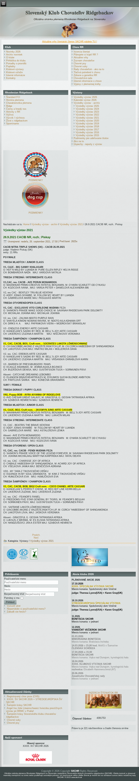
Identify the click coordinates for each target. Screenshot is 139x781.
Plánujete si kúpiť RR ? (86, 54)
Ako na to (79, 141)
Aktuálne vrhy (81, 57)
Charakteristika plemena (18, 103)
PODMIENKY (36, 180)
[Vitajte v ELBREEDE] (90, 549)
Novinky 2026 (13, 51)
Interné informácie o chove (88, 81)
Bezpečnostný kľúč (14, 594)
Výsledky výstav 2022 (87, 114)
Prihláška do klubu (16, 60)
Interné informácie (15, 75)
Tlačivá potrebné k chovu (87, 72)
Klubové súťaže (14, 72)
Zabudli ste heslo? (16, 611)
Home (26, 224)
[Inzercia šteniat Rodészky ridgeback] (103, 707)
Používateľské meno (15, 578)
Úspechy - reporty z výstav (88, 144)
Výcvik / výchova (15, 117)
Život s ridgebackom (17, 120)
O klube (10, 57)
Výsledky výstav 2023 (87, 111)
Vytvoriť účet (13, 606)
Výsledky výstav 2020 (87, 120)
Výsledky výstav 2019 (87, 123)
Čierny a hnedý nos (16, 109)
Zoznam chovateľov (84, 60)
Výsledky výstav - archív (87, 103)
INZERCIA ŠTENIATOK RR (103, 692)
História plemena (15, 100)
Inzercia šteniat (82, 51)
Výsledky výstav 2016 (87, 132)
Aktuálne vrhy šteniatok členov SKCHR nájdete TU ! (69, 41)
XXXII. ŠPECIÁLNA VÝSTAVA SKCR (92, 586)
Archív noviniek (14, 54)
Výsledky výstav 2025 (87, 106)
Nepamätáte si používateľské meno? (26, 608)
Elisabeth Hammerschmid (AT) (100, 669)
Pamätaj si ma (11, 598)
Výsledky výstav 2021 (87, 117)
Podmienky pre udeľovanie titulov (91, 138)
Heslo (7, 586)
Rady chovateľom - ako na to (89, 69)
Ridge (9, 106)
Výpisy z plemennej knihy (87, 84)
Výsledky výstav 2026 (85, 97)
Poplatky (10, 66)
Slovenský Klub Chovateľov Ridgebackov (69, 12)
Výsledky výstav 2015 (87, 135)
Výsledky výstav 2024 (87, 109)
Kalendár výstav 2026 (85, 100)
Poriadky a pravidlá (16, 63)
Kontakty (11, 78)
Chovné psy (80, 63)
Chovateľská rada (83, 78)
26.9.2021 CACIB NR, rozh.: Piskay (26, 237)
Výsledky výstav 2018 (87, 126)
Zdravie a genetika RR (85, 75)
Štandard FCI (13, 97)
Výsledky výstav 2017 (87, 129)
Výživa (9, 114)
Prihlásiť (10, 602)
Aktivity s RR (13, 111)
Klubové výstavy (15, 69)
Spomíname (12, 123)
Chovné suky (80, 66)
